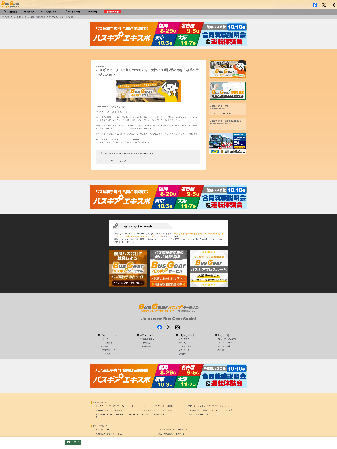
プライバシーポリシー (226, 342)
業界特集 (104, 346)
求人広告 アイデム (103, 429)
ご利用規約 (221, 350)
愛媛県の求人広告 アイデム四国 (109, 434)
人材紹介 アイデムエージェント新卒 (157, 410)
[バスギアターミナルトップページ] (331, 429)
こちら (219, 239)
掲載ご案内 (183, 342)
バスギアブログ (107, 354)
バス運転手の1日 (146, 346)
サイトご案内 (183, 339)
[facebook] (315, 5)
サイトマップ (183, 350)
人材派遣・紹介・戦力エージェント (172, 429)
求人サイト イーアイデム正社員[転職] (157, 406)
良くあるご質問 (184, 346)
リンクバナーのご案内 (226, 339)
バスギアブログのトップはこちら (113, 160)
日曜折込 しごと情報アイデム (154, 414)
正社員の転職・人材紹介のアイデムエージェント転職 (210, 410)
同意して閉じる (73, 442)
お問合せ (182, 354)
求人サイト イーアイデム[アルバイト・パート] (115, 406)
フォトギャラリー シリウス (199, 414)
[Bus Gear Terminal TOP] (331, 437)
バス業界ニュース (108, 350)
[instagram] (332, 5)
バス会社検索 (106, 342)
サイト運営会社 (223, 346)
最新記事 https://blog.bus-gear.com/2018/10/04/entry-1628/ (126, 153)
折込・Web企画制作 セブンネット (172, 434)
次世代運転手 (145, 342)
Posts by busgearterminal (221, 113)
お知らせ (104, 339)
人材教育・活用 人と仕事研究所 (109, 410)
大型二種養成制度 (147, 339)
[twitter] (323, 5)
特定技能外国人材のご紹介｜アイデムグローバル (208, 406)
